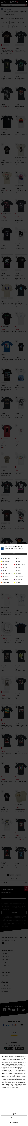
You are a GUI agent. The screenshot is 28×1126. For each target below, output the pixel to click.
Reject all (14, 1118)
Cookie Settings (8, 1085)
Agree (14, 1114)
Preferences (14, 1122)
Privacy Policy (15, 1087)
